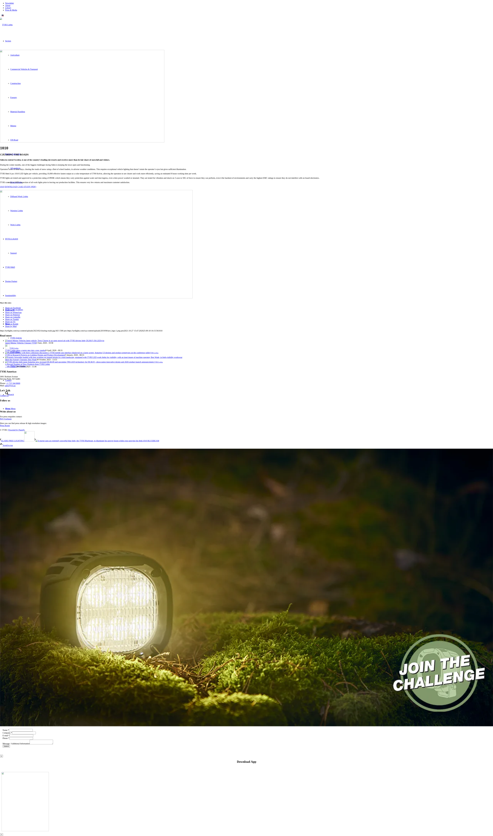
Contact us (4, 395)
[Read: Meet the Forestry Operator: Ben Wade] (93, 357)
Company (7, 733)
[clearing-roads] (82, 142)
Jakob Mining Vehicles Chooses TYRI (20, 343)
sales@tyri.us (10, 386)
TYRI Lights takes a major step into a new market (25, 350)
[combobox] (246, 15)
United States (10, 16)
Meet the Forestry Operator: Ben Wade (21, 360)
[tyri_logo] (6, 25)
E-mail (6, 735)
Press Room (5, 425)
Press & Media (11, 10)
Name (6, 730)
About (7, 5)
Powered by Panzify (16, 430)
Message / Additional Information (16, 744)
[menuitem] (249, 3)
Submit (6, 746)
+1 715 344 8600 (13, 383)
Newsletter (9, 3)
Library (8, 8)
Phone (6, 738)
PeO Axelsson (6, 419)
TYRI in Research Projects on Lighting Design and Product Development (35, 355)
